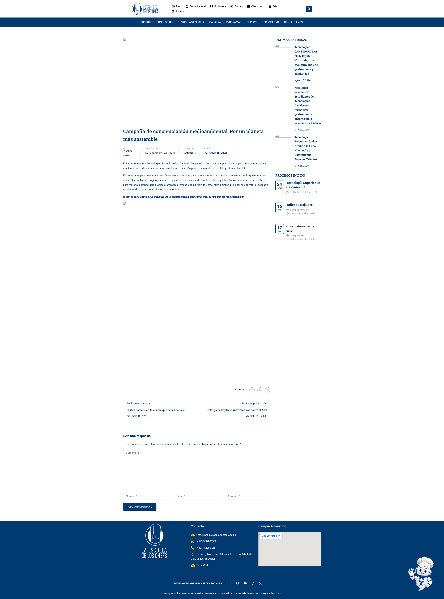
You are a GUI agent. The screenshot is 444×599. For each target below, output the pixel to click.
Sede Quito (203, 565)
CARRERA (215, 22)
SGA (275, 6)
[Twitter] (259, 389)
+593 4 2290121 (206, 547)
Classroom (257, 6)
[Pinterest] (267, 389)
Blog (178, 6)
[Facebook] (252, 389)
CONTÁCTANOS (293, 22)
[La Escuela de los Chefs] (145, 8)
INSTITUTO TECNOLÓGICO (157, 22)
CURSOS (252, 22)
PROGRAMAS (233, 22)
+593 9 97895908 (206, 541)
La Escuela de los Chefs (160, 153)
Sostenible (189, 153)
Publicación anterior (138, 403)
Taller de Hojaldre (299, 205)
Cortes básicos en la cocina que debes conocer (156, 410)
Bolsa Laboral (198, 6)
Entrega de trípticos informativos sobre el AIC (237, 410)
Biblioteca (220, 6)
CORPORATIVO (270, 22)
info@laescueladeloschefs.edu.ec (216, 534)
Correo (239, 6)
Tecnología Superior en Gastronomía (303, 185)
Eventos (180, 11)
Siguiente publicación (254, 403)
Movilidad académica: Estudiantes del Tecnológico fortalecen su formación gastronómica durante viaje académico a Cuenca (307, 105)
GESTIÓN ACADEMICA (191, 22)
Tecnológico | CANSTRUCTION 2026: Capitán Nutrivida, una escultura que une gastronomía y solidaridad (306, 60)
